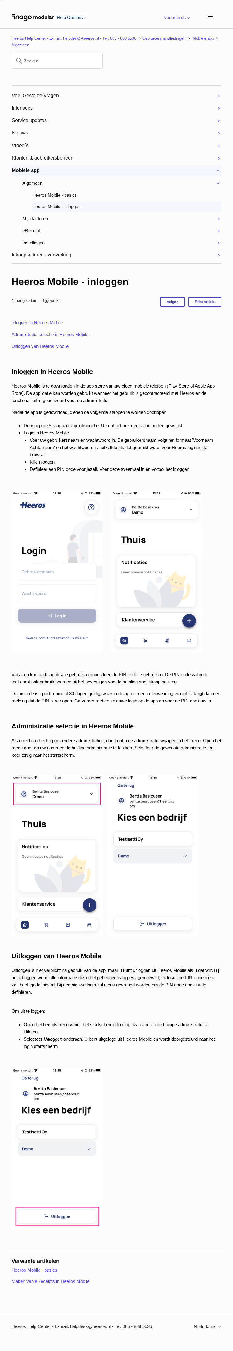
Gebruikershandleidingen (163, 38)
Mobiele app (203, 38)
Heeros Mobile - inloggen (70, 281)
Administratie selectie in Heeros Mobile (50, 334)
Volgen (172, 302)
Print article (205, 302)
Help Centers (70, 17)
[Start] (33, 17)
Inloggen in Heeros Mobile (37, 322)
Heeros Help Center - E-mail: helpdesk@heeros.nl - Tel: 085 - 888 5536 (74, 38)
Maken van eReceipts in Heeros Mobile (50, 1281)
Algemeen (20, 45)
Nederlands (206, 1326)
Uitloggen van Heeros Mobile (40, 346)
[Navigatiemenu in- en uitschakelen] (210, 17)
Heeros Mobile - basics (34, 1270)
